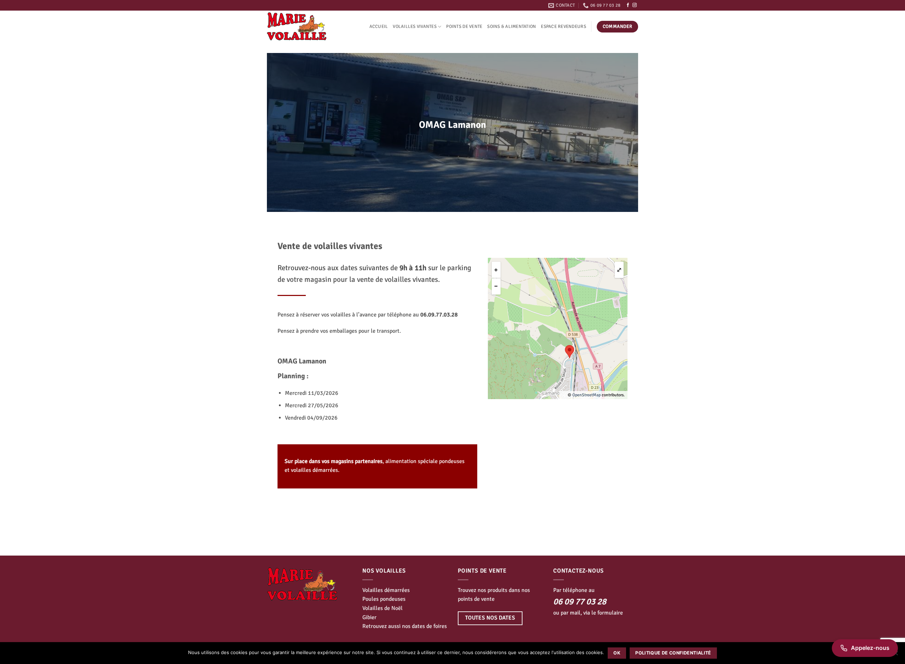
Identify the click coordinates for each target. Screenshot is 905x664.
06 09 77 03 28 (579, 601)
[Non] (895, 655)
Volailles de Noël (382, 608)
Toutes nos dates (490, 617)
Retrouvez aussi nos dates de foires (404, 626)
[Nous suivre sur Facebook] (628, 5)
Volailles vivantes (415, 26)
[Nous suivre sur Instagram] (634, 5)
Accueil (378, 26)
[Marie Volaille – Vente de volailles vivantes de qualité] (302, 26)
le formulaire (607, 612)
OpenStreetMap (586, 395)
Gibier (369, 617)
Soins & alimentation (511, 26)
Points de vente (464, 26)
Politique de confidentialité (673, 653)
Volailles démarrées (386, 590)
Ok (616, 653)
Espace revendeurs (563, 26)
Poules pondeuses (383, 599)
